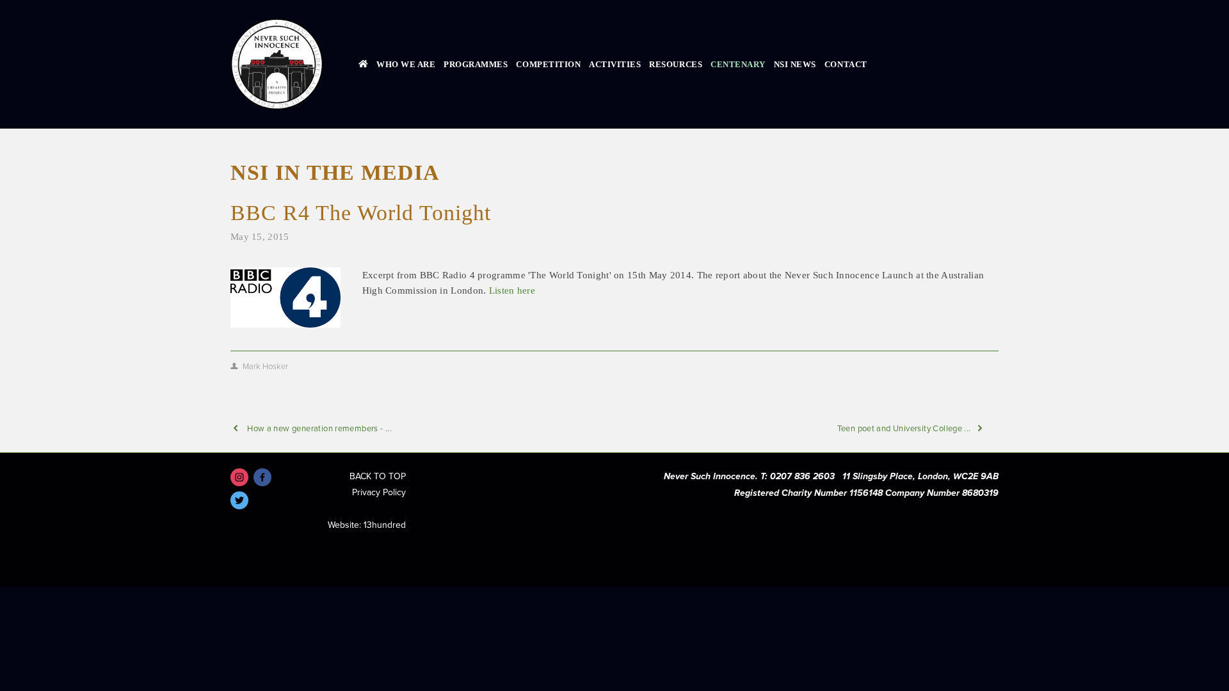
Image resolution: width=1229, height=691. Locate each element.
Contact (845, 64)
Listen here (512, 290)
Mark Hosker (265, 366)
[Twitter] (239, 500)
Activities (615, 64)
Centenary (738, 64)
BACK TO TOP (377, 476)
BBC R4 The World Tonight (360, 213)
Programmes (476, 64)
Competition (548, 64)
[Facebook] (262, 477)
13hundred (385, 524)
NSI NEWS (795, 64)
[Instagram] (239, 477)
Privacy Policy (379, 492)
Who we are (405, 64)
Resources (675, 64)
